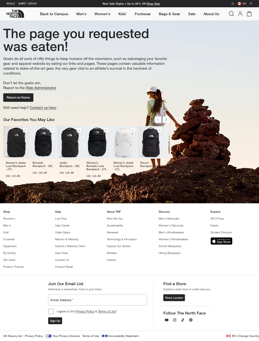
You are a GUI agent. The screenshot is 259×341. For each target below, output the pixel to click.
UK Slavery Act (12, 336)
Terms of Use (107, 311)
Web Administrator (41, 87)
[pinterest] (191, 320)
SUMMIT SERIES (27, 3)
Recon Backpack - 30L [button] (150, 164)
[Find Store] (232, 3)
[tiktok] (182, 320)
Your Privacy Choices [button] (66, 336)
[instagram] (174, 320)
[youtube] (166, 320)
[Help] (251, 3)
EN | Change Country (245, 336)
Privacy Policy (85, 311)
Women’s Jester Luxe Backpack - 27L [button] (16, 166)
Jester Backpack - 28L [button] (69, 164)
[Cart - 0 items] (249, 14)
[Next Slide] (166, 119)
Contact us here (43, 107)
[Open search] (231, 14)
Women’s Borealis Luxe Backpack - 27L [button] (96, 166)
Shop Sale (153, 3)
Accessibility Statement (124, 336)
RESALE (10, 3)
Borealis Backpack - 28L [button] (43, 164)
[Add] (25, 130)
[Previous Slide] (158, 119)
